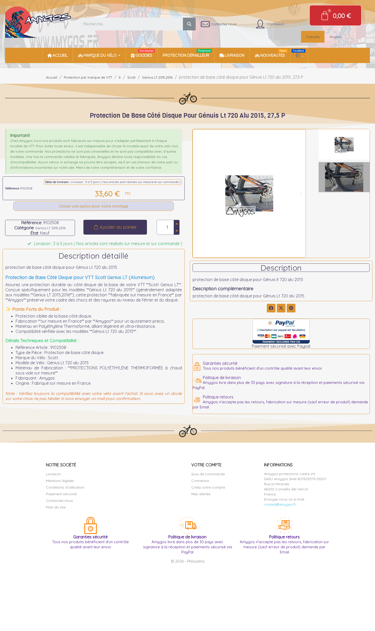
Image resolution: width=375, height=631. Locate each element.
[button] (115, 227)
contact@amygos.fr (280, 504)
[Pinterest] (291, 308)
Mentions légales (60, 480)
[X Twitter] (281, 308)
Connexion (200, 480)
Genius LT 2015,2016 (50, 228)
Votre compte (206, 464)
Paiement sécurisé (61, 494)
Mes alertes (200, 494)
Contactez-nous (59, 500)
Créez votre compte (208, 487)
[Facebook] (271, 308)
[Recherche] (189, 24)
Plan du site (56, 507)
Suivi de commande (208, 474)
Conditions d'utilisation (65, 487)
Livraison (53, 474)
